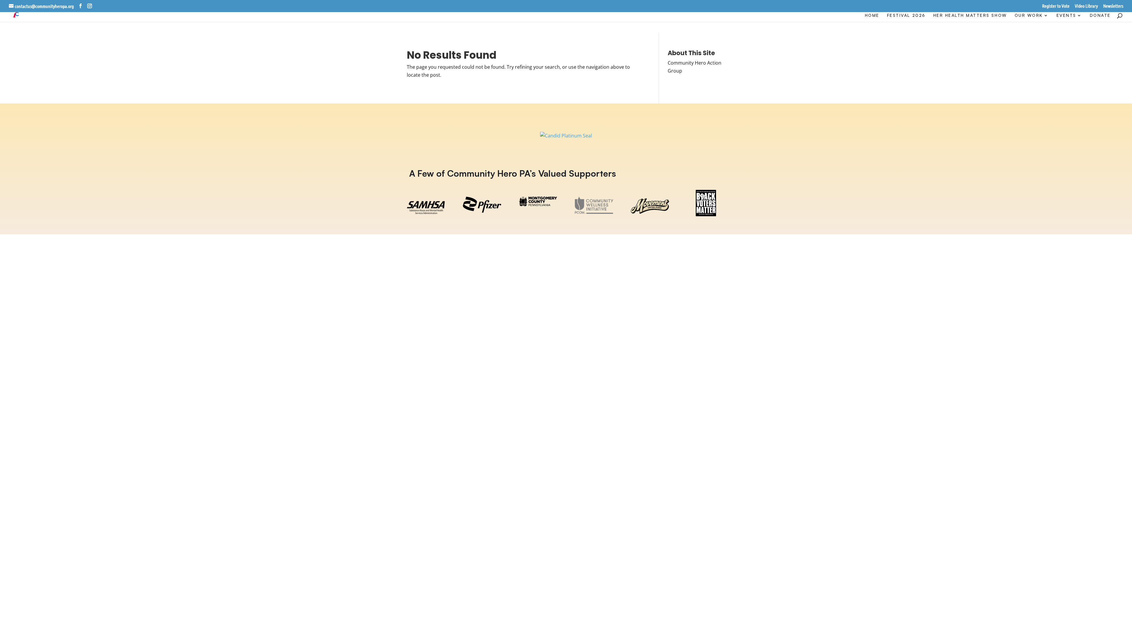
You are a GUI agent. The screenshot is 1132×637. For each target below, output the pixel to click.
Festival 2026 (906, 15)
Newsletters (1113, 6)
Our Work (1029, 15)
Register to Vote (1056, 6)
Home (872, 15)
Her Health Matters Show (970, 15)
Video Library (1086, 6)
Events (1066, 15)
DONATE (1100, 15)
